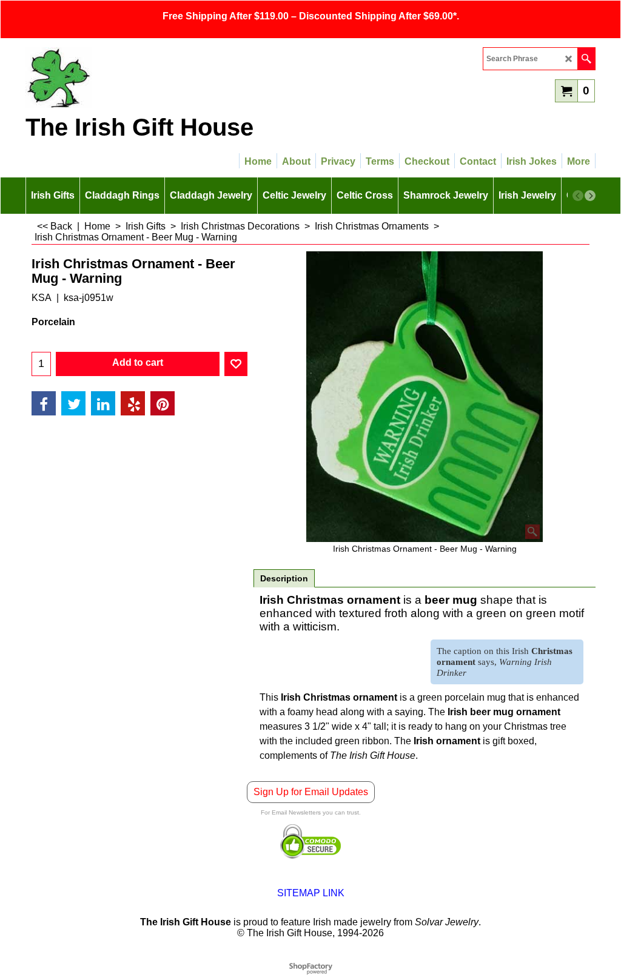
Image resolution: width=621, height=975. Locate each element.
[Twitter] (73, 403)
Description (284, 578)
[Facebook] (44, 403)
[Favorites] (235, 363)
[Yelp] (133, 403)
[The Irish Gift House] (131, 77)
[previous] (577, 195)
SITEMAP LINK (310, 893)
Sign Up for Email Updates (310, 792)
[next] (590, 195)
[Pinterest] (162, 403)
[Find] (586, 59)
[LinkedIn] (103, 403)
